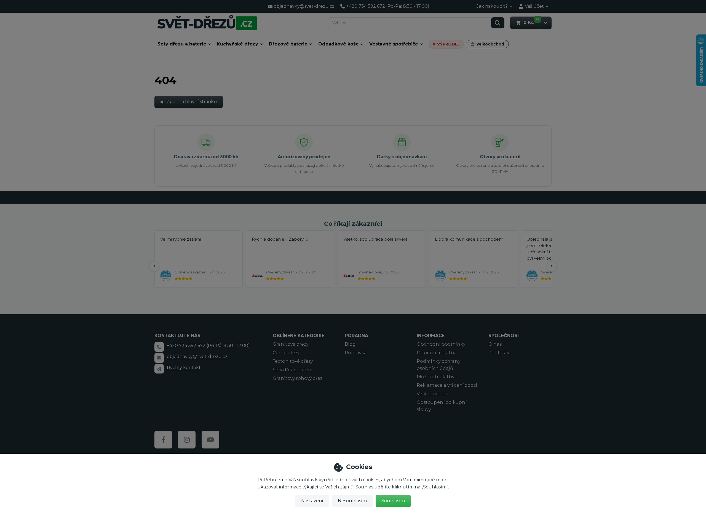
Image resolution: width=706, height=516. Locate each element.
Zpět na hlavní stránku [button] (192, 101)
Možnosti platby (435, 376)
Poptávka (356, 352)
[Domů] (207, 22)
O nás (495, 344)
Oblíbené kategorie (298, 335)
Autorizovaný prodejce (304, 156)
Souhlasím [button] (393, 500)
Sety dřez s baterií (293, 369)
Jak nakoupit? (492, 6)
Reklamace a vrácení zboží (447, 385)
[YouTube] (210, 439)
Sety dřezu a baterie (181, 44)
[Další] (552, 266)
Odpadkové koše (338, 44)
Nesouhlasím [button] (352, 500)
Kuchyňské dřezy (237, 44)
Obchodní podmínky (441, 344)
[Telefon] (159, 346)
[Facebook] (163, 439)
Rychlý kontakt (184, 367)
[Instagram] (187, 439)
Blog (350, 344)
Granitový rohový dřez (297, 378)
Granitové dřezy (290, 344)
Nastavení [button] (312, 500)
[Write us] (159, 368)
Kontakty (498, 352)
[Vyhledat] (497, 22)
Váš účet (534, 6)
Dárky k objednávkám (402, 156)
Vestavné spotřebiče (393, 44)
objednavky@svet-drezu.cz (197, 356)
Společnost (504, 335)
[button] (545, 23)
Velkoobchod (490, 44)
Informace (431, 335)
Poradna (356, 335)
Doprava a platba (437, 352)
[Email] (159, 357)
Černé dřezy (286, 352)
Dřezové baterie (288, 44)
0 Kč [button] (531, 22)
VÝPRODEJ (448, 44)
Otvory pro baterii (500, 156)
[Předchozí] (154, 266)
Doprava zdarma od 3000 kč (206, 156)
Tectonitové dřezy (293, 361)
